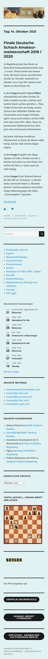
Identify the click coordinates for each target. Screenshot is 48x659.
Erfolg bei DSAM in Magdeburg (22, 461)
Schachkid (11, 432)
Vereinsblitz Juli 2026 (17, 393)
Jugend (9, 253)
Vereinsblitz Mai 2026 (17, 400)
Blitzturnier (17, 312)
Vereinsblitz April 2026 (18, 404)
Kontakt (10, 275)
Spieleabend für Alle (21, 320)
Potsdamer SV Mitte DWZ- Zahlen (23, 271)
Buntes (9, 268)
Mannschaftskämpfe (16, 257)
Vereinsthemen (14, 264)
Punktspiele (17, 358)
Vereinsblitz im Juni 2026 (19, 397)
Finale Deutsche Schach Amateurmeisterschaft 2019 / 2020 (22, 50)
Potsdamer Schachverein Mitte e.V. (18, 648)
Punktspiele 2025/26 (17, 249)
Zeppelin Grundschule (21, 599)
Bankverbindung (14, 278)
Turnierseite (10, 201)
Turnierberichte (14, 260)
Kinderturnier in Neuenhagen (24, 335)
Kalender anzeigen (11, 371)
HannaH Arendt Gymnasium (24, 617)
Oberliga (15, 366)
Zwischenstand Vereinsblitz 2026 (23, 389)
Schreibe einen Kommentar (15, 218)
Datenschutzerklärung (13, 651)
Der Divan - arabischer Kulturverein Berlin (24, 636)
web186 (7, 216)
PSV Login (11, 293)
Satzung (10, 289)
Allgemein (32, 216)
